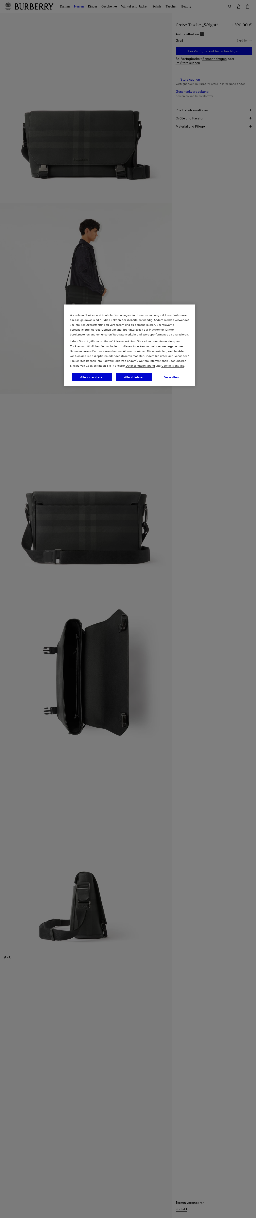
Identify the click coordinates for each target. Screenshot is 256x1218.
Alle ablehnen (134, 377)
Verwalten (171, 377)
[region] (129, 345)
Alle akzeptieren (92, 377)
